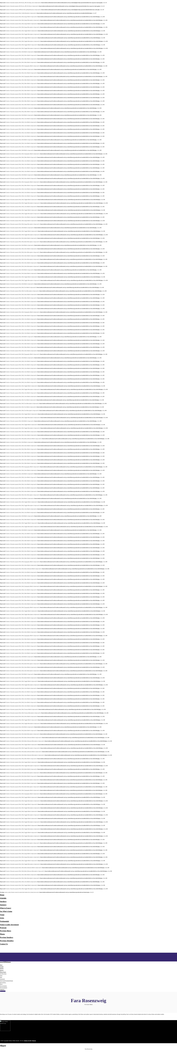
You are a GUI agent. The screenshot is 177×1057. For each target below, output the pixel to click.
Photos (2, 934)
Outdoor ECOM (27, 1040)
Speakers (3, 901)
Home (2, 895)
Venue (2, 915)
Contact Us (4, 944)
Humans (34, 1040)
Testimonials (4, 921)
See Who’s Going (6, 911)
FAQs (2, 918)
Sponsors (3, 905)
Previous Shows (5, 931)
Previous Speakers (6, 937)
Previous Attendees (7, 941)
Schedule (3, 898)
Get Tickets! (3, 991)
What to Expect (5, 908)
